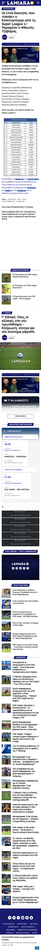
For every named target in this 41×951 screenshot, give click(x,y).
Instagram (21, 190)
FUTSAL (34, 933)
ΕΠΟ (19, 199)
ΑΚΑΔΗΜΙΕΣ (10, 930)
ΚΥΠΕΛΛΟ (9, 933)
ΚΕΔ (24, 199)
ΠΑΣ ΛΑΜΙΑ (34, 924)
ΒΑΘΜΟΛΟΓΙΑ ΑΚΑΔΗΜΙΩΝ (27, 930)
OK (37, 948)
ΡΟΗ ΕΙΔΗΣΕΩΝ (8, 924)
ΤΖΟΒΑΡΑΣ (21, 201)
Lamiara (11, 38)
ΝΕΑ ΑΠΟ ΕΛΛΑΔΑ (22, 933)
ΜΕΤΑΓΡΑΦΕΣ (22, 924)
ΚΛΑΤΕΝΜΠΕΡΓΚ (9, 201)
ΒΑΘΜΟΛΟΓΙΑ (13, 927)
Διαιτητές (12, 199)
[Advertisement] (20, 245)
